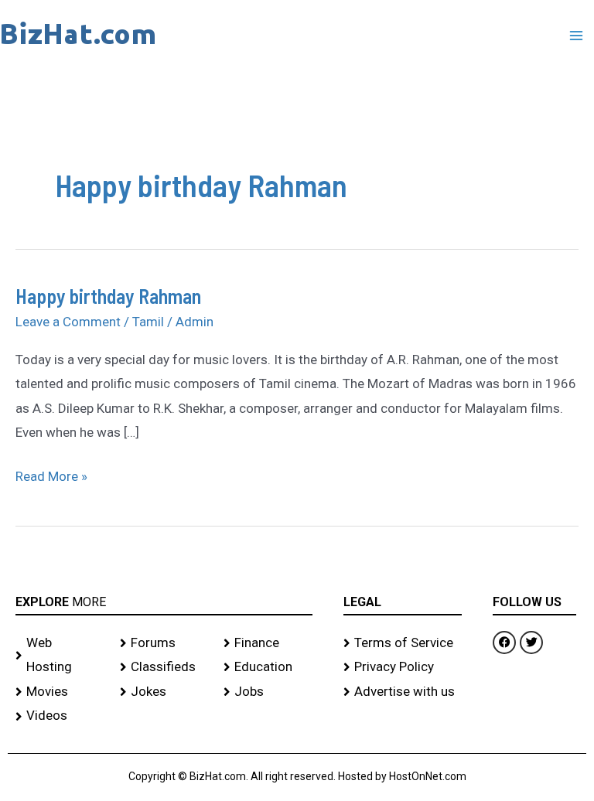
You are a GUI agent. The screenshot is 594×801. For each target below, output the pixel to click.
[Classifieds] (164, 667)
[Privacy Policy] (403, 667)
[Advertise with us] (403, 692)
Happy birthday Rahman (108, 296)
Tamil (148, 321)
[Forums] (164, 643)
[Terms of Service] (403, 643)
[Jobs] (268, 692)
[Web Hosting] (59, 655)
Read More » (51, 474)
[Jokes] (164, 692)
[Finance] (268, 643)
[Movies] (59, 692)
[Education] (268, 667)
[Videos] (59, 716)
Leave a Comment (68, 321)
